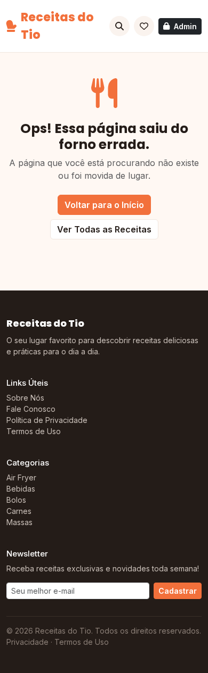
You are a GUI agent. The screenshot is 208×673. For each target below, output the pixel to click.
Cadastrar (177, 590)
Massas (19, 522)
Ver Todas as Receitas (104, 229)
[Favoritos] (144, 26)
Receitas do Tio (57, 26)
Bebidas (20, 488)
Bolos (16, 499)
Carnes (18, 511)
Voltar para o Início (104, 205)
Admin (185, 26)
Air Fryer (21, 477)
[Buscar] (119, 26)
